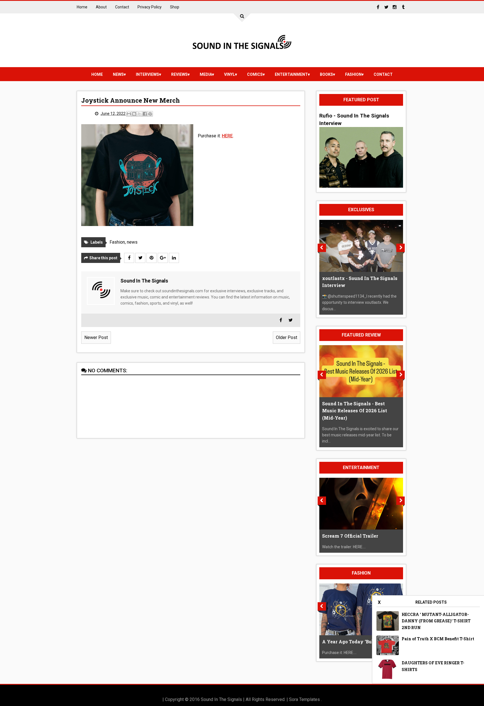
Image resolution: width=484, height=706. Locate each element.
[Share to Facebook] (145, 114)
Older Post (286, 337)
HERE (227, 135)
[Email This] (129, 114)
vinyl (229, 74)
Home (82, 7)
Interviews (147, 74)
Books (326, 74)
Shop (174, 7)
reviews (179, 74)
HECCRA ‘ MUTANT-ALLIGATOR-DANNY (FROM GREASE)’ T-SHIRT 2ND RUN (436, 621)
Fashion (353, 74)
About (101, 7)
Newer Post (96, 337)
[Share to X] (139, 114)
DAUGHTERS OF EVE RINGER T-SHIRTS (433, 666)
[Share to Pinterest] (150, 114)
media (206, 74)
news (118, 74)
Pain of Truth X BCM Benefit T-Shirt (438, 638)
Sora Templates (304, 699)
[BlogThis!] (134, 114)
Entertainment (291, 74)
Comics (255, 74)
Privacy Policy (150, 7)
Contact (122, 7)
